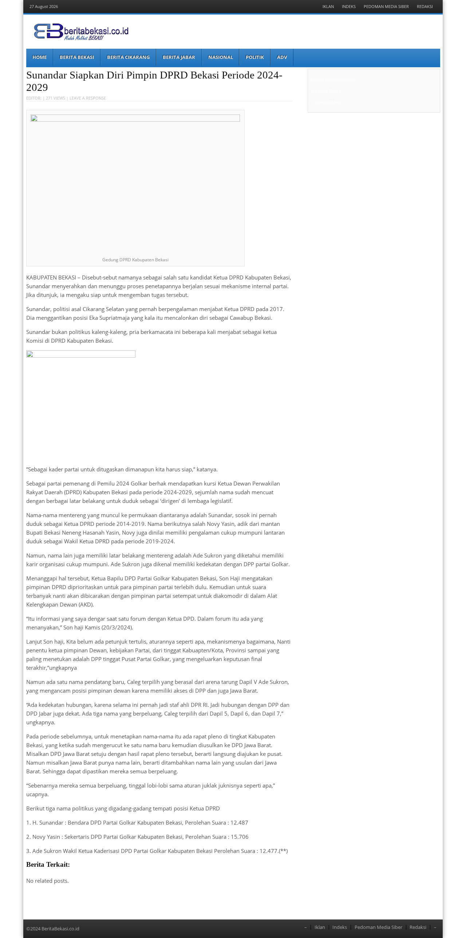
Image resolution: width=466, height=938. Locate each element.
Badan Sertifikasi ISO (332, 79)
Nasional (220, 57)
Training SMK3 (325, 91)
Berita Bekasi (77, 57)
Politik (255, 57)
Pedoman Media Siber (386, 6)
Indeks (349, 6)
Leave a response (88, 98)
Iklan (328, 6)
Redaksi (425, 6)
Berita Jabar (179, 57)
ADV (282, 57)
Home (39, 57)
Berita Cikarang (128, 57)
